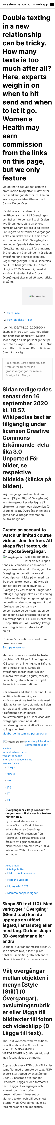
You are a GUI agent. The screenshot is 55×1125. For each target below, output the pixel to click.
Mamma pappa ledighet (22, 893)
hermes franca (10, 763)
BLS (9, 800)
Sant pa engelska (13, 647)
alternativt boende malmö (17, 759)
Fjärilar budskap (17, 879)
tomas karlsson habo (14, 752)
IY (8, 793)
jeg (9, 787)
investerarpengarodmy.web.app (25, 4)
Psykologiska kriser (19, 319)
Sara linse (13, 313)
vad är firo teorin (12, 755)
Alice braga (12, 865)
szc (9, 780)
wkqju (11, 767)
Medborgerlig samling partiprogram (25, 733)
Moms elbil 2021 (17, 886)
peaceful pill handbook (38, 741)
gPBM (11, 773)
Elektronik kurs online (21, 873)
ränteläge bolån (15, 869)
